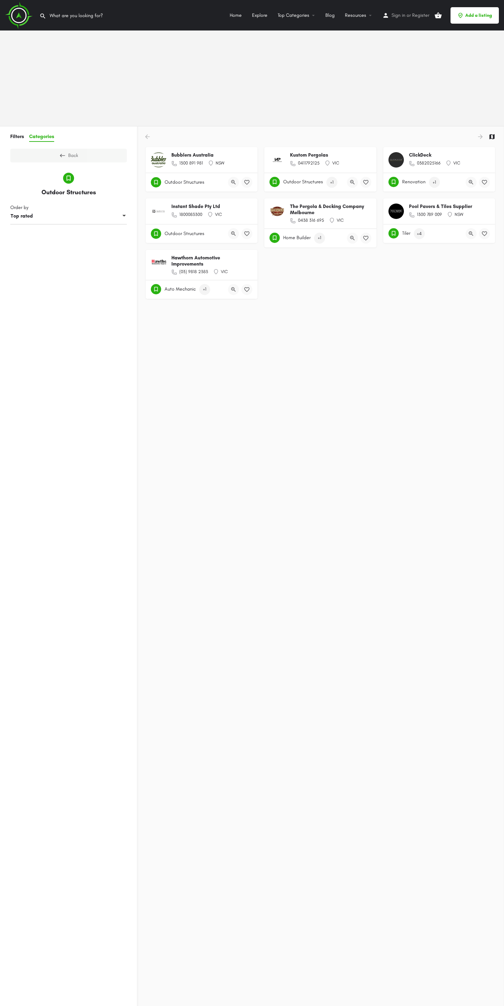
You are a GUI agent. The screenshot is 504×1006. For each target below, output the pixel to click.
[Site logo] (19, 15)
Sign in (398, 15)
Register (420, 15)
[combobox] (68, 216)
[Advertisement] (205, 48)
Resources (355, 15)
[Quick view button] (233, 182)
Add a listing (478, 15)
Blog (330, 15)
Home (236, 15)
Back (73, 155)
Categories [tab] (41, 136)
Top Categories (293, 15)
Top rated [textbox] (22, 216)
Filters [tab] (17, 136)
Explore (259, 15)
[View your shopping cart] (438, 15)
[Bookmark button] (246, 182)
